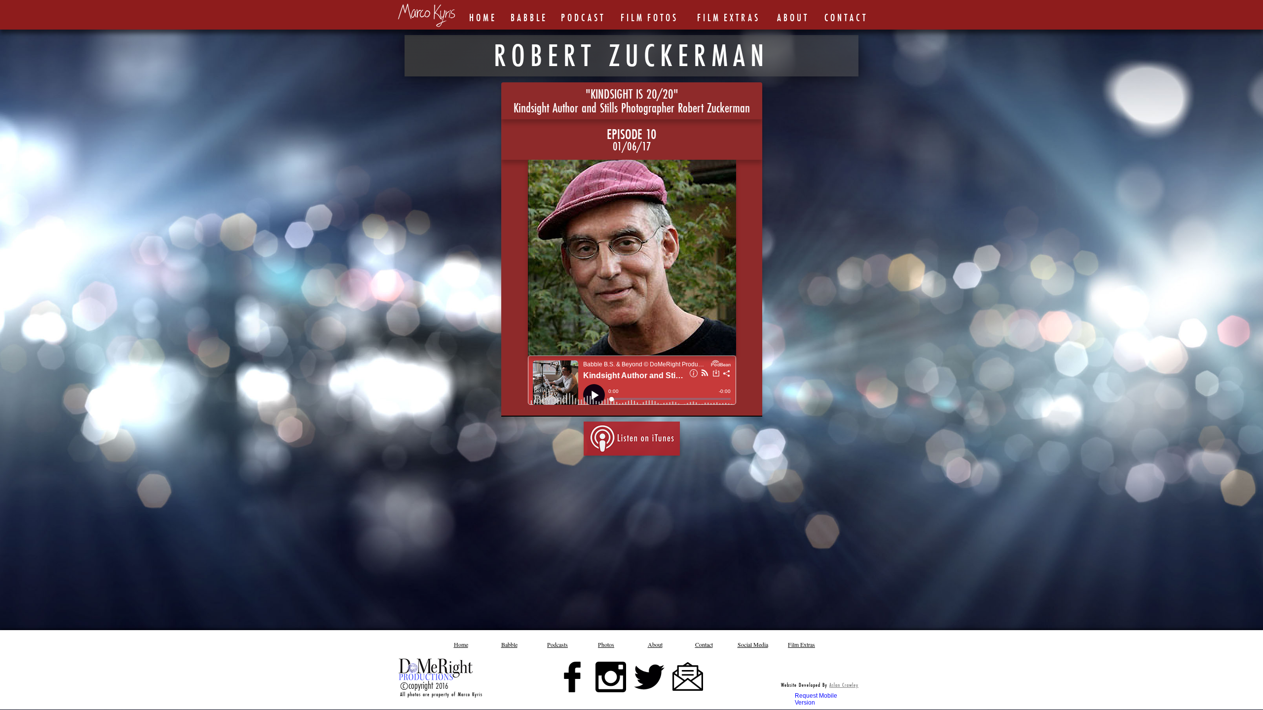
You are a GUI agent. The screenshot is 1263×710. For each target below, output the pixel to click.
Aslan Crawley (843, 684)
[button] (607, 644)
